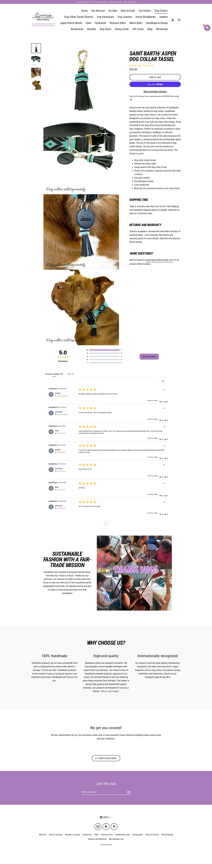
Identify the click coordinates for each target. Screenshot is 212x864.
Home (84, 10)
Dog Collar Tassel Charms (78, 16)
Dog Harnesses (105, 16)
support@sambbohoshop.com (159, 260)
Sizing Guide (122, 29)
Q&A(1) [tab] (70, 374)
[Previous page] (100, 523)
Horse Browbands (146, 16)
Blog (149, 29)
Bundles (91, 29)
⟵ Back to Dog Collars (106, 758)
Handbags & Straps (157, 23)
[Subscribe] (129, 792)
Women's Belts (118, 23)
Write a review (149, 356)
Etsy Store (105, 29)
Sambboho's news (122, 834)
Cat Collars (145, 10)
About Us (42, 834)
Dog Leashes (125, 16)
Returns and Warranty (97, 839)
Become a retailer (72, 834)
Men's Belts (136, 23)
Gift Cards (138, 29)
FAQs (96, 834)
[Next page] (112, 523)
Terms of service (152, 834)
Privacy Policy (107, 834)
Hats (88, 23)
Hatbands (100, 23)
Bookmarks (77, 29)
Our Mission (98, 10)
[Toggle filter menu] (163, 381)
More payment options (155, 91)
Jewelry (163, 16)
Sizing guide (137, 834)
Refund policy (167, 834)
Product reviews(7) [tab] (54, 374)
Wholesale (162, 29)
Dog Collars (161, 10)
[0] (207, 27)
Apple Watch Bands (71, 23)
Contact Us (87, 834)
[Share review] (164, 389)
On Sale (113, 10)
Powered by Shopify (106, 844)
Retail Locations (56, 834)
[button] (161, 402)
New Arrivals (128, 10)
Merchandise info (116, 839)
